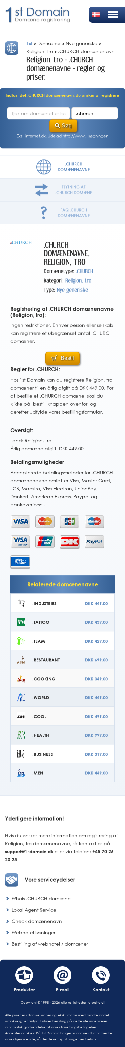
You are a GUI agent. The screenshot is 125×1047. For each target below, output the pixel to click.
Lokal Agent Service (34, 910)
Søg (67, 125)
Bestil (66, 358)
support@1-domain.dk (29, 851)
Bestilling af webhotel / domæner (50, 944)
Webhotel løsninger (33, 932)
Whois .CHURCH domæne (41, 898)
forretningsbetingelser (78, 1027)
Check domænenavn (37, 921)
